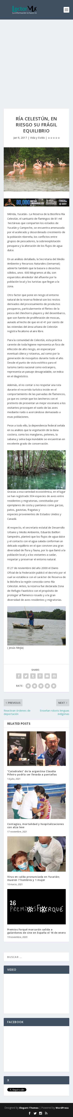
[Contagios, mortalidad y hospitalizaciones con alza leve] (36, 801)
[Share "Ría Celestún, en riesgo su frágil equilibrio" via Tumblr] (32, 676)
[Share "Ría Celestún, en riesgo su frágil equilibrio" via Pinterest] (40, 676)
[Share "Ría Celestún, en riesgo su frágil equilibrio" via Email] (47, 676)
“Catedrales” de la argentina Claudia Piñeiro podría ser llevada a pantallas (32, 773)
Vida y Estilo (37, 137)
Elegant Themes (28, 1107)
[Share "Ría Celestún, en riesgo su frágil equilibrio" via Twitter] (25, 676)
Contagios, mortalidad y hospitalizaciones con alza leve (35, 825)
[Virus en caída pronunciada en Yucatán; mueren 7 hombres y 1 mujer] (36, 853)
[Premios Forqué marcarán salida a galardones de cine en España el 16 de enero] (36, 906)
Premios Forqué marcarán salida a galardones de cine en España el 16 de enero (36, 931)
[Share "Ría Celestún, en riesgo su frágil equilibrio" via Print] (54, 676)
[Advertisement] (36, 57)
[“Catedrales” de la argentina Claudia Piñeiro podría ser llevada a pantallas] (36, 748)
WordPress (62, 1107)
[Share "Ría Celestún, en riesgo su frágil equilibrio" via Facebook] (18, 676)
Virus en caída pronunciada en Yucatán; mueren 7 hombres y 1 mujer (33, 878)
